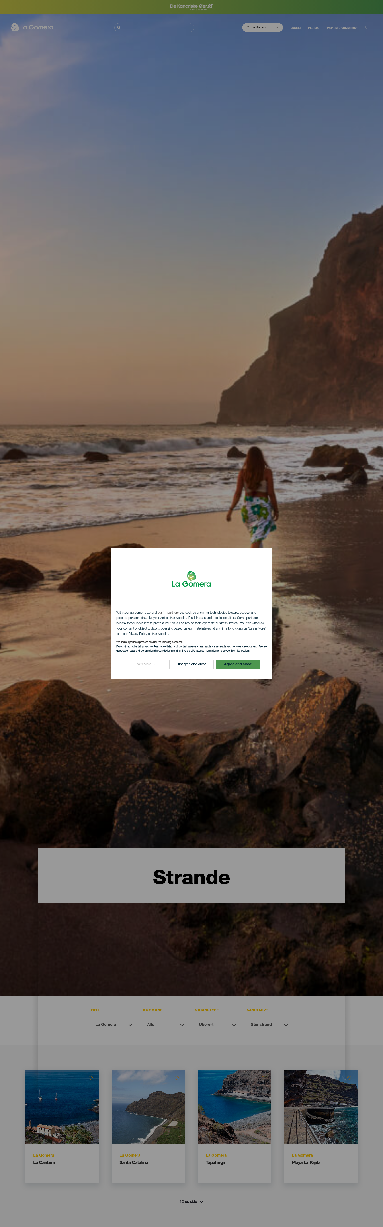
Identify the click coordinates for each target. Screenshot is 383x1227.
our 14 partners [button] (168, 612)
